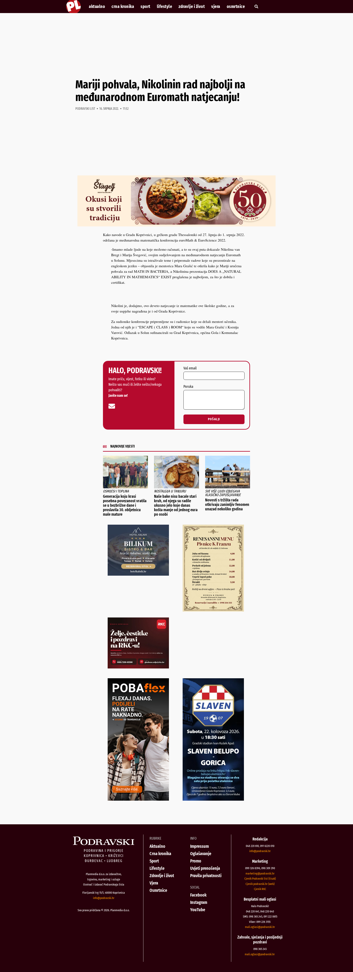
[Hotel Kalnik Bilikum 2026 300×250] (138, 574)
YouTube (197, 909)
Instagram (198, 902)
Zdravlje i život (192, 6)
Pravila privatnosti (205, 875)
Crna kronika (123, 6)
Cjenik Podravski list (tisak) (260, 878)
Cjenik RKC (260, 889)
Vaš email (190, 368)
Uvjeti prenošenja (205, 868)
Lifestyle (164, 6)
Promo (195, 861)
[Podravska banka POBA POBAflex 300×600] (138, 799)
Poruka (188, 387)
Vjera (215, 6)
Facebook (198, 895)
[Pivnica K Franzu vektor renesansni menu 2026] (213, 610)
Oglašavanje (200, 853)
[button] (256, 6)
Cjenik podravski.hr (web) (260, 884)
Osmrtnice (236, 6)
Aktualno (97, 6)
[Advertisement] (176, 45)
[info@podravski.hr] (111, 406)
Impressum (199, 846)
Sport (145, 6)
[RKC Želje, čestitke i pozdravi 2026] (138, 667)
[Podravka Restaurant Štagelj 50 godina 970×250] (176, 225)
